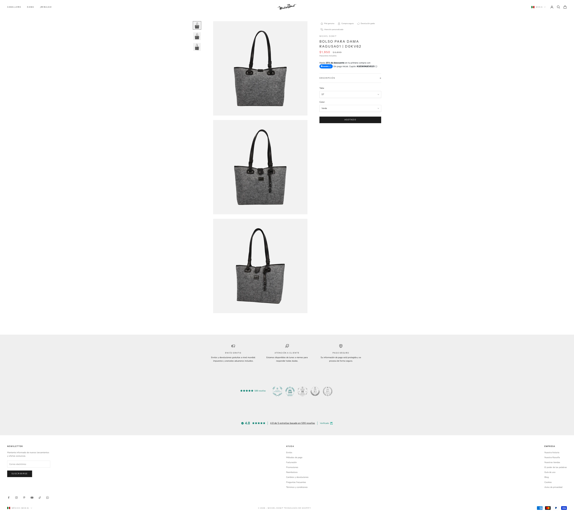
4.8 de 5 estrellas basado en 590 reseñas (292, 423)
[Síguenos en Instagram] (16, 497)
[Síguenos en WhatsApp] (47, 497)
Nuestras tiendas (552, 462)
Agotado (350, 119)
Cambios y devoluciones (297, 477)
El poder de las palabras (555, 467)
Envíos (289, 452)
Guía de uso (549, 472)
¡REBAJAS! (46, 7)
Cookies (548, 482)
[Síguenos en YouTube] (31, 497)
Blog (546, 477)
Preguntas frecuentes (296, 482)
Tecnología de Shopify (297, 508)
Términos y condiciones (297, 487)
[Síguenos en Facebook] (8, 497)
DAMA (30, 7)
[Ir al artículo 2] (197, 36)
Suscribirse (20, 473)
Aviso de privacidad (553, 487)
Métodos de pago (294, 457)
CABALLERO (14, 7)
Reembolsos (292, 472)
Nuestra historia (551, 452)
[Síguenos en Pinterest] (24, 497)
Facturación (291, 462)
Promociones (292, 467)
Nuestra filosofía (552, 457)
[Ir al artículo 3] (197, 47)
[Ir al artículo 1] (197, 25)
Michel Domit (328, 36)
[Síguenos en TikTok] (39, 497)
